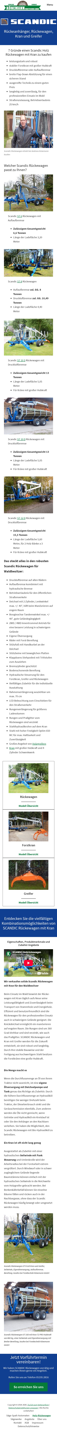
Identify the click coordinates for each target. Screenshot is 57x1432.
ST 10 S (21, 360)
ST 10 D (21, 439)
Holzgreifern (39, 743)
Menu (50, 4)
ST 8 (19, 281)
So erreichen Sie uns (28, 1387)
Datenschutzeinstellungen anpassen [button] (23, 1408)
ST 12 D (21, 518)
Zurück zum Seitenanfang (38, 1404)
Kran (12, 748)
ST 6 (19, 216)
